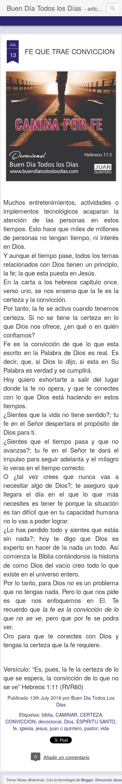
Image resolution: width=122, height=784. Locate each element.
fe (15, 728)
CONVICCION (20, 721)
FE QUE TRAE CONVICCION (70, 51)
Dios (69, 721)
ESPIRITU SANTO (95, 721)
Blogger (87, 779)
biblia (47, 714)
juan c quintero (66, 728)
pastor (91, 728)
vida (104, 728)
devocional (49, 721)
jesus (41, 728)
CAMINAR (66, 714)
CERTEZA (91, 714)
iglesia (26, 728)
